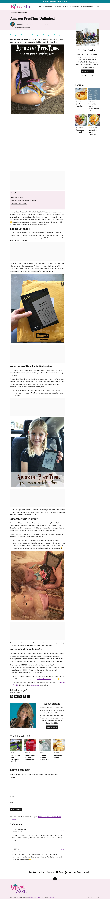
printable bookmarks (44, 679)
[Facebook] (85, 75)
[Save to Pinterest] (26, 35)
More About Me (52, 727)
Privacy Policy (40, 897)
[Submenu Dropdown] (43, 6)
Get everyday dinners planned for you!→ (55, 1)
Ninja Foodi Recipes (86, 6)
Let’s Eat (57, 6)
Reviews (24, 12)
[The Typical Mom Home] (21, 6)
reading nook (35, 685)
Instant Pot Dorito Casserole (93, 132)
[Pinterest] (92, 75)
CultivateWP (52, 897)
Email (12, 802)
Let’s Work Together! (94, 888)
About (41, 6)
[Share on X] (48, 35)
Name (12, 796)
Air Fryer (75, 6)
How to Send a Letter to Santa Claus (30, 757)
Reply (62, 830)
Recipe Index (48, 6)
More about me (87, 71)
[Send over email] (37, 35)
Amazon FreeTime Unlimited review (24, 200)
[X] (89, 75)
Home (11, 12)
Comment (13, 777)
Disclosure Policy (32, 897)
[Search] (98, 6)
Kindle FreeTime (17, 197)
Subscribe (83, 888)
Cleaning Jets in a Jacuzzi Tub (44, 757)
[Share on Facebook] (15, 35)
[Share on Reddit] (59, 35)
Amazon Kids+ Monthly (19, 204)
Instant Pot (66, 6)
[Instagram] (82, 75)
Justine (19, 24)
